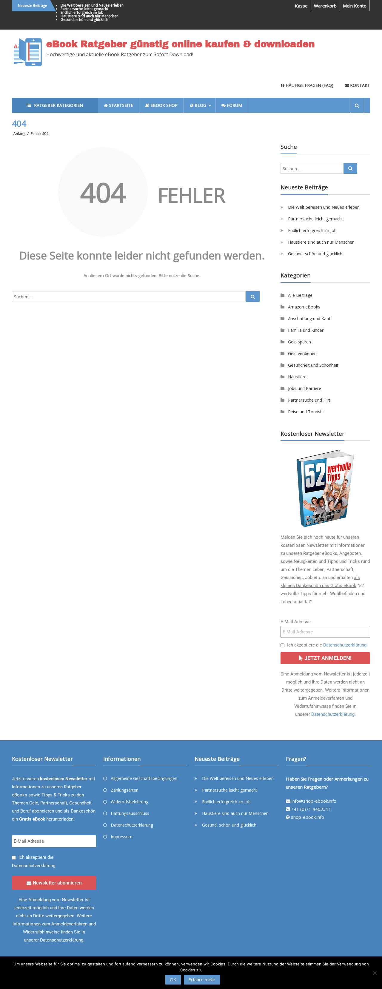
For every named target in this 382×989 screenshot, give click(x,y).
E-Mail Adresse (296, 621)
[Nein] (375, 973)
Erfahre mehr (201, 979)
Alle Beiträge (300, 295)
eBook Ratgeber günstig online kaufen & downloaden (180, 44)
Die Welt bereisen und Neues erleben (92, 5)
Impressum (122, 836)
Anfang (19, 133)
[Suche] (253, 296)
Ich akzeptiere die (326, 645)
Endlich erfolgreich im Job (82, 12)
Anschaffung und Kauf (309, 318)
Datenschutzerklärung (344, 645)
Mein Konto (354, 6)
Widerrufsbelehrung (129, 801)
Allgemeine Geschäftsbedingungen (144, 778)
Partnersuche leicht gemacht (84, 8)
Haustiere (297, 377)
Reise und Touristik (306, 411)
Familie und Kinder (306, 330)
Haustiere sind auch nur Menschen (89, 16)
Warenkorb (325, 6)
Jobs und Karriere (304, 388)
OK (173, 979)
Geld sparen (299, 342)
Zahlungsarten (124, 790)
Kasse (301, 6)
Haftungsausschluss (130, 813)
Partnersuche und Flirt (309, 400)
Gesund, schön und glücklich (84, 19)
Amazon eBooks (304, 307)
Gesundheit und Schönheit (313, 365)
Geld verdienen (302, 353)
